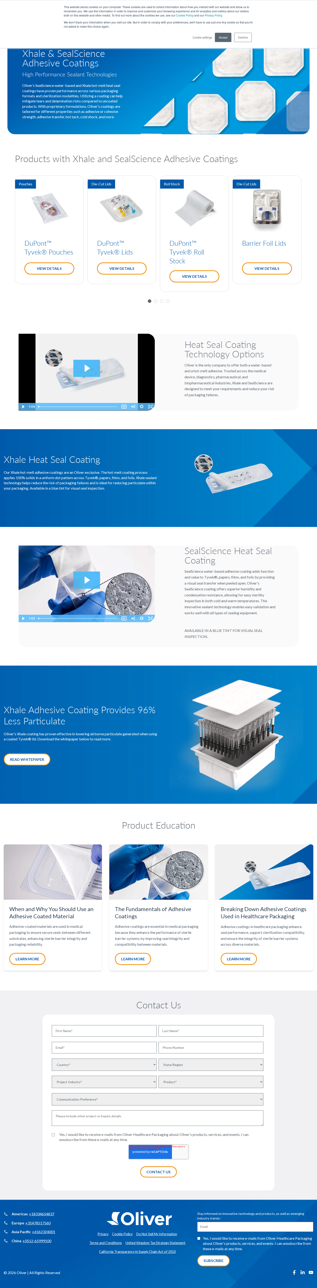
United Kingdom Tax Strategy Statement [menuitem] (155, 1243)
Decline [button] (243, 37)
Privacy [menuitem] (102, 1234)
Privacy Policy (213, 15)
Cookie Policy (185, 15)
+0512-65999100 (37, 1241)
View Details (49, 268)
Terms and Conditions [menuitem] (105, 1243)
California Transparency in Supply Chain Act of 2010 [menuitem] (137, 1252)
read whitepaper (27, 759)
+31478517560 (38, 1223)
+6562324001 (43, 1231)
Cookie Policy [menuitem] (122, 1234)
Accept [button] (223, 37)
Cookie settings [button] (202, 37)
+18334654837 (41, 1214)
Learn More (27, 959)
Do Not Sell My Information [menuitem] (156, 1234)
